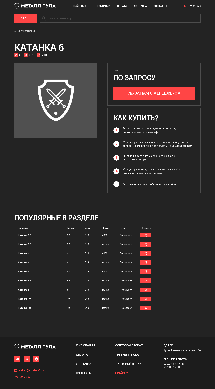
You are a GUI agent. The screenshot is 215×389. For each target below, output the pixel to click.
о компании (85, 345)
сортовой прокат (129, 345)
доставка (84, 364)
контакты (84, 373)
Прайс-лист (80, 6)
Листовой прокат (129, 364)
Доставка (140, 6)
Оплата (122, 6)
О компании (102, 6)
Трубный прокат (128, 354)
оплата (82, 354)
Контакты (160, 6)
